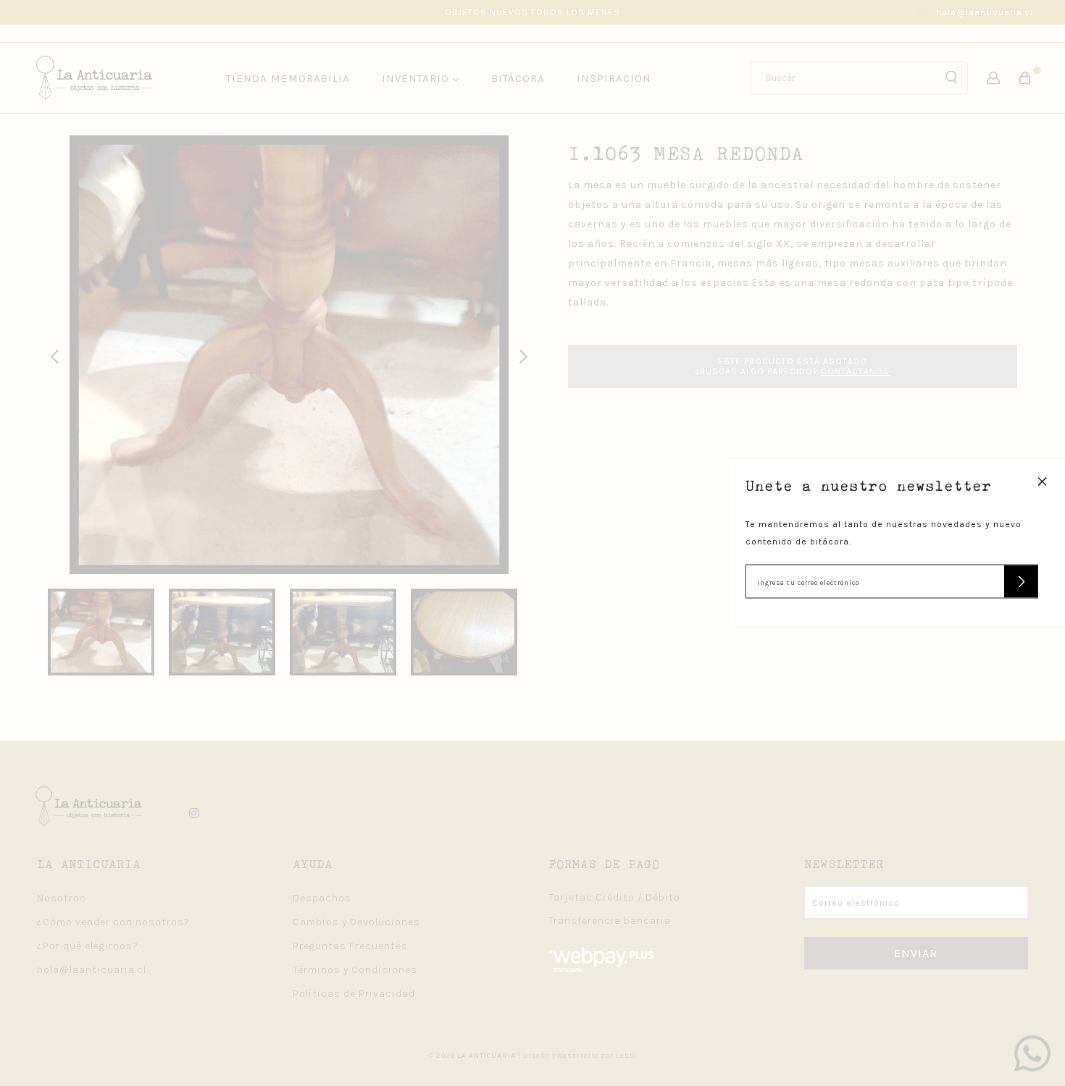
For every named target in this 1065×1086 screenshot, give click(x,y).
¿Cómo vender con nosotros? (113, 922)
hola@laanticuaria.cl (984, 12)
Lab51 (626, 1055)
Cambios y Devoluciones (356, 922)
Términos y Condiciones (355, 970)
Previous (52, 355)
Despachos (322, 898)
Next (521, 355)
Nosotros (61, 898)
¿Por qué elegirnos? (87, 946)
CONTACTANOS (855, 371)
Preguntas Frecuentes (350, 946)
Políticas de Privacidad (354, 994)
